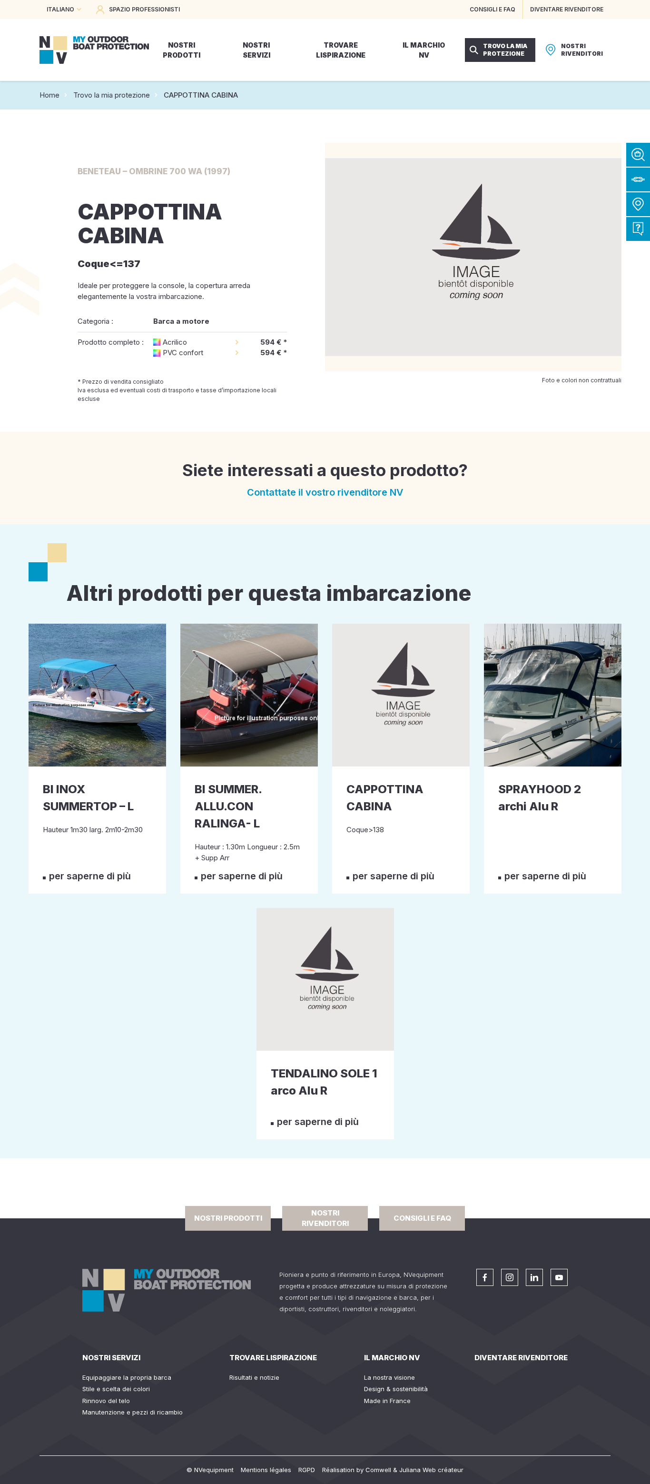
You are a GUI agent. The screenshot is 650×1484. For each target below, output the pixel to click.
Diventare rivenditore (521, 1357)
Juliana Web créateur (431, 1470)
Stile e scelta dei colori (116, 1389)
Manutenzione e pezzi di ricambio (132, 1412)
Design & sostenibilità (396, 1389)
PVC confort (183, 352)
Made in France (387, 1400)
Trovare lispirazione (273, 1357)
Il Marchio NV (392, 1357)
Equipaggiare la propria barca (126, 1377)
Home (49, 95)
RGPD (306, 1470)
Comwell (378, 1470)
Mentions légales (266, 1470)
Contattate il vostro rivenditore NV (325, 492)
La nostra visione (389, 1377)
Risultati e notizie (254, 1377)
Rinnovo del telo (106, 1400)
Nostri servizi (111, 1357)
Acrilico (175, 342)
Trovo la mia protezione (111, 95)
